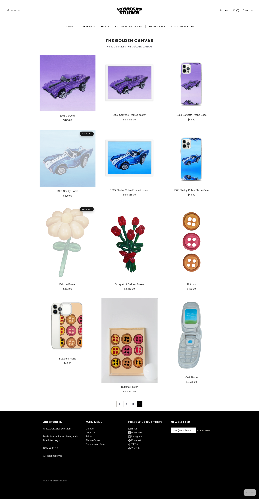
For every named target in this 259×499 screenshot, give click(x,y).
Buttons (191, 284)
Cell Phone (191, 377)
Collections (120, 46)
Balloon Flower (67, 284)
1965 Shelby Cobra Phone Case (191, 190)
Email (134, 428)
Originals (88, 26)
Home (110, 46)
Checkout (248, 10)
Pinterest (136, 440)
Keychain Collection (129, 26)
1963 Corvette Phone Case (191, 114)
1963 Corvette (67, 115)
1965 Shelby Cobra (67, 191)
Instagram (136, 436)
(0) (237, 10)
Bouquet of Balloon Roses (129, 284)
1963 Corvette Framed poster (129, 114)
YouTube (136, 448)
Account (224, 10)
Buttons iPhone (67, 358)
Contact (70, 26)
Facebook (136, 432)
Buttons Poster (129, 386)
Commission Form (182, 26)
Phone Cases (157, 26)
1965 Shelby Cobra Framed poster (129, 190)
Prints (105, 26)
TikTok (134, 444)
